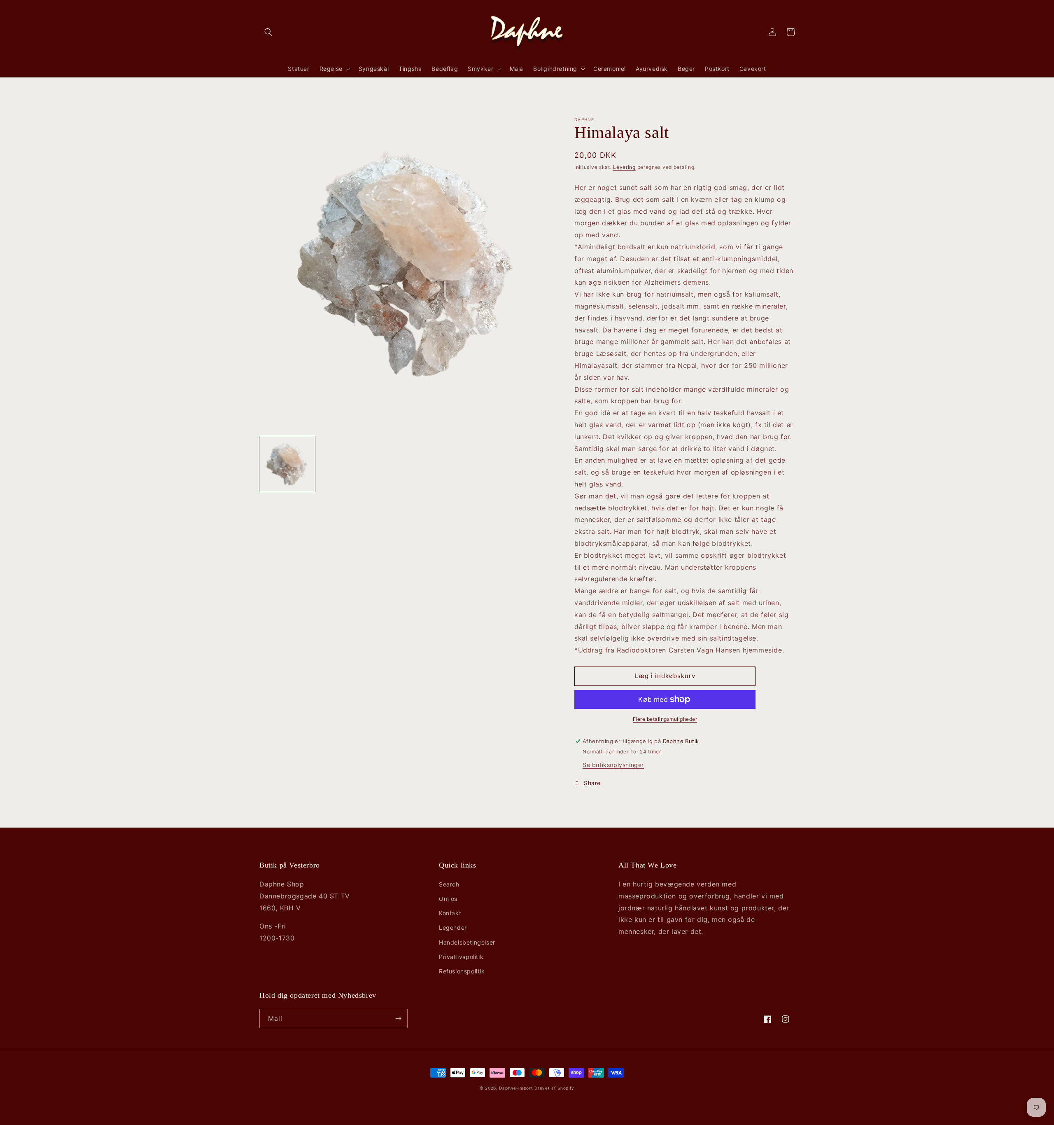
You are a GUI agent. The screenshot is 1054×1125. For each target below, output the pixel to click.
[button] (268, 32)
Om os (448, 898)
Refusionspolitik (462, 971)
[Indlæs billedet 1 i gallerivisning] (287, 464)
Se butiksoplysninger (613, 764)
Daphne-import (516, 1087)
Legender (453, 927)
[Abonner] (398, 1018)
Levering (624, 167)
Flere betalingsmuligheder (665, 719)
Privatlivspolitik (461, 956)
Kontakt (450, 913)
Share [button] (592, 782)
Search (449, 884)
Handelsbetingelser (467, 942)
